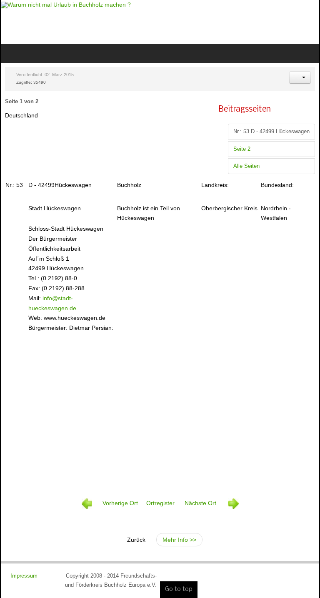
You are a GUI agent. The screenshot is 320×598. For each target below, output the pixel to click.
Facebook (277, 21)
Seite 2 (241, 149)
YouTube (306, 21)
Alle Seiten (246, 166)
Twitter (292, 21)
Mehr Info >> (179, 539)
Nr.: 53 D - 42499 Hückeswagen (271, 132)
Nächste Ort (201, 503)
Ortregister (160, 503)
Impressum (24, 576)
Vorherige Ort (120, 503)
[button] (300, 77)
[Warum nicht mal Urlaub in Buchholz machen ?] (66, 5)
